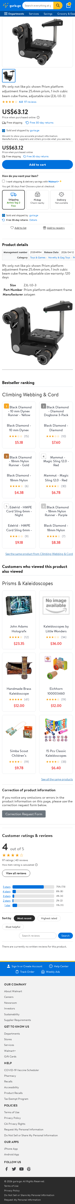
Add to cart (37, 164)
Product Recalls (13, 1093)
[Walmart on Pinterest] (29, 1169)
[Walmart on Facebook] (6, 1169)
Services (34, 14)
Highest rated (49, 918)
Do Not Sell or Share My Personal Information (31, 1135)
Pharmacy (10, 1076)
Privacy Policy (12, 1118)
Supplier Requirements (17, 1020)
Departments (16, 14)
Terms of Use (11, 1112)
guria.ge (34, 130)
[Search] (57, 5)
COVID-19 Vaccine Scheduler (21, 1070)
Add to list (20, 227)
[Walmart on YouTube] (21, 1169)
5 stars (6, 886)
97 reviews (30, 101)
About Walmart (13, 991)
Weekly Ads (53, 972)
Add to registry (56, 227)
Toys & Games (37, 257)
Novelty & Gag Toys (59, 257)
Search (65, 935)
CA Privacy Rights (14, 1124)
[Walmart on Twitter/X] (14, 1169)
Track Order (27, 972)
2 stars (6, 900)
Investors (9, 1008)
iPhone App (11, 1149)
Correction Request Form (23, 814)
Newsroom (10, 1003)
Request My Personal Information (23, 1129)
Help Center (61, 966)
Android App (11, 1154)
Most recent (24, 918)
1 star (7, 905)
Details (33, 220)
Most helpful (13, 927)
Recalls (8, 1081)
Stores (8, 1039)
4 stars (6, 891)
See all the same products (57, 779)
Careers (8, 997)
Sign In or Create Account (27, 966)
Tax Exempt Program (16, 1099)
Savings (48, 14)
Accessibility (11, 1087)
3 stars (6, 896)
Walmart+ (10, 1051)
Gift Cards (10, 1056)
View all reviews (16, 873)
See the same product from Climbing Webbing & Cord (39, 554)
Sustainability (12, 1014)
